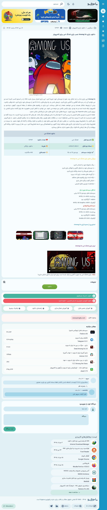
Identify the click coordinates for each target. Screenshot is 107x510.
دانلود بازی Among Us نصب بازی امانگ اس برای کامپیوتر (74, 34)
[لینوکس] (103, 26)
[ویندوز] (103, 16)
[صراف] (17, 16)
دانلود (50, 286)
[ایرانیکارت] (50, 16)
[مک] (103, 21)
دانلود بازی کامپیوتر (78, 28)
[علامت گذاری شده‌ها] (103, 45)
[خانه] (103, 11)
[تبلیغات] (103, 35)
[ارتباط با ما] (103, 40)
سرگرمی (90, 28)
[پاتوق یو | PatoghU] (93, 4)
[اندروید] (103, 31)
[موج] (83, 16)
